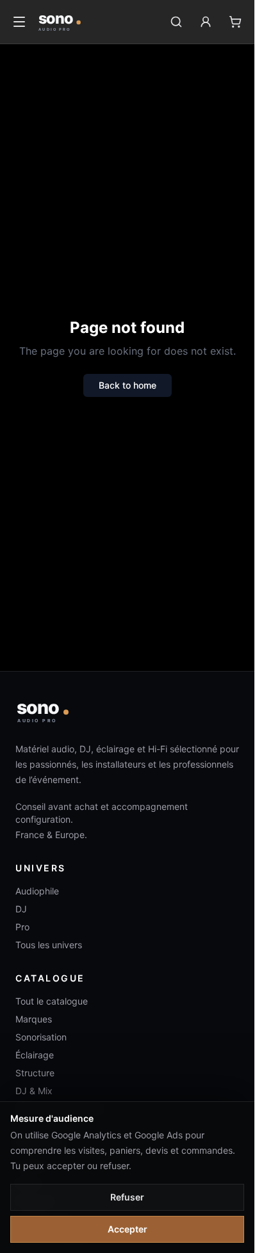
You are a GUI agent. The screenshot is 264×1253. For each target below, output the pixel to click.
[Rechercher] (176, 22)
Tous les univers (48, 944)
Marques (33, 1019)
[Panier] (235, 22)
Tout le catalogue (51, 1001)
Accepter (127, 1229)
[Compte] (206, 22)
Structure (34, 1072)
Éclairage (34, 1054)
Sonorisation (41, 1036)
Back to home (127, 385)
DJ (21, 908)
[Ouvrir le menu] (19, 22)
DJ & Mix (34, 1090)
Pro (22, 926)
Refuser (127, 1197)
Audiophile (37, 890)
